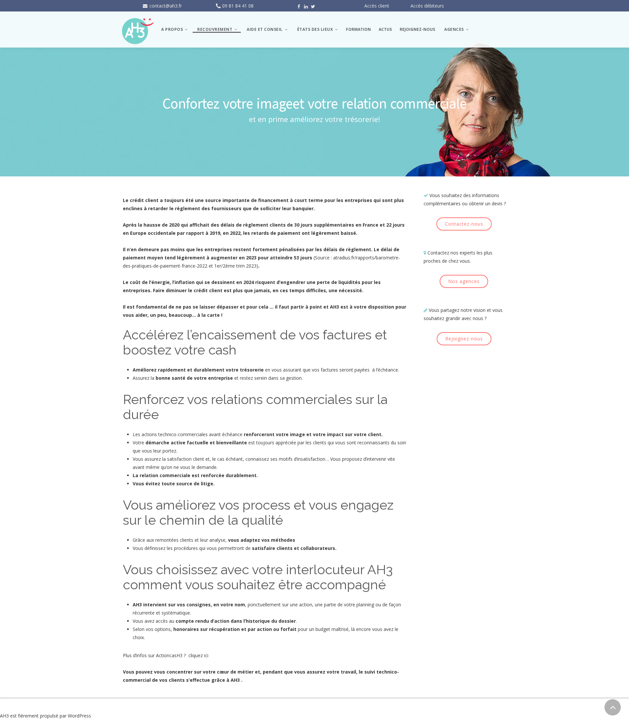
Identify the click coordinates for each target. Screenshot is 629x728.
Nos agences (464, 281)
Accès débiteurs (427, 6)
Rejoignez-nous (464, 338)
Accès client (376, 6)
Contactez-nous (464, 224)
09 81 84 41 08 (238, 6)
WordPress (79, 716)
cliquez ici (198, 655)
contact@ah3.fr (165, 6)
